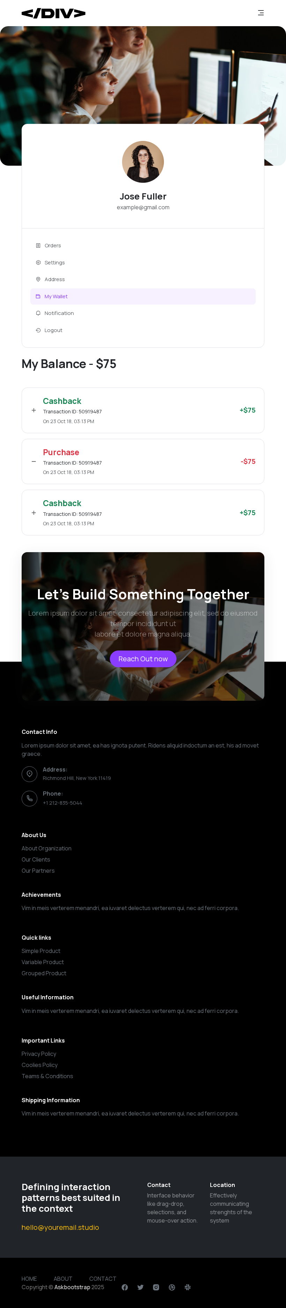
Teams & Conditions (47, 1076)
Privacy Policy (39, 1054)
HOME (29, 1279)
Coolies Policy (40, 1065)
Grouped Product (44, 973)
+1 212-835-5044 (62, 802)
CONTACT (102, 1279)
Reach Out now (143, 658)
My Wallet (56, 296)
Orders (52, 245)
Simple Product (41, 951)
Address (54, 279)
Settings (54, 262)
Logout (53, 330)
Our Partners (38, 870)
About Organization (47, 848)
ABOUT (63, 1279)
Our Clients (36, 859)
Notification (59, 313)
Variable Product (43, 962)
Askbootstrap (72, 1287)
